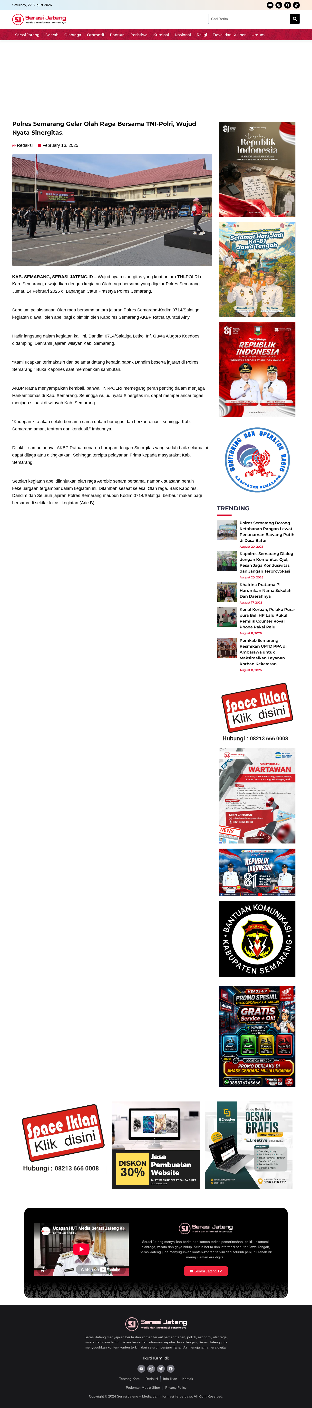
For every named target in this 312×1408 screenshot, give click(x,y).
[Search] (295, 19)
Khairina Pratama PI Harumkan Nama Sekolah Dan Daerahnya (266, 590)
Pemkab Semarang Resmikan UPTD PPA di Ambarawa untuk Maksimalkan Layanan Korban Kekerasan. (263, 652)
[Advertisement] (156, 78)
